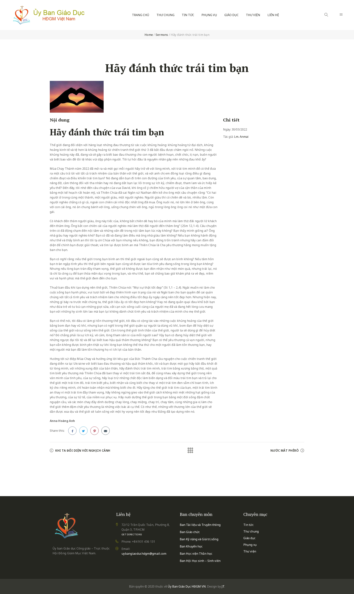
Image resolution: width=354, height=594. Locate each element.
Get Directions (132, 534)
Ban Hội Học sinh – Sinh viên (200, 561)
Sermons (162, 35)
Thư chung (165, 15)
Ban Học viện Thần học (196, 554)
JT (223, 586)
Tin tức (188, 15)
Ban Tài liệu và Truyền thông (200, 525)
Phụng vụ (209, 15)
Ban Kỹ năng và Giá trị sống (199, 539)
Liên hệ (273, 15)
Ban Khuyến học (191, 546)
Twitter (83, 431)
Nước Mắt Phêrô (284, 451)
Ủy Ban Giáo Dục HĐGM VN (187, 586)
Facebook (72, 431)
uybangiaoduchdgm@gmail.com (144, 554)
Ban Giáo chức (190, 532)
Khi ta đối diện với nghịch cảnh (82, 451)
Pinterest (94, 431)
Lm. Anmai (241, 137)
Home (149, 35)
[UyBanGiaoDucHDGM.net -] (48, 15)
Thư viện (253, 15)
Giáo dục (231, 15)
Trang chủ (140, 15)
